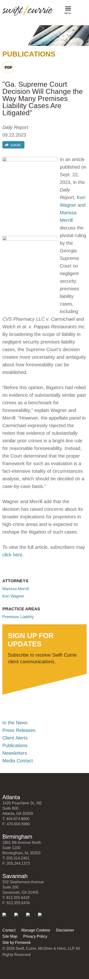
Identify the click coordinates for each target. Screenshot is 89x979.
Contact (8, 930)
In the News (15, 722)
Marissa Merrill (15, 589)
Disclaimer (65, 930)
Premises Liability (18, 617)
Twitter (19, 918)
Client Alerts (15, 737)
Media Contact (17, 760)
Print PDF (8, 67)
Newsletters (14, 753)
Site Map (9, 936)
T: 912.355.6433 (15, 898)
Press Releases (18, 730)
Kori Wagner (13, 596)
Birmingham (17, 836)
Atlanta (11, 797)
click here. (13, 554)
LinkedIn (7, 918)
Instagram (43, 918)
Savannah (15, 876)
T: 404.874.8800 (15, 819)
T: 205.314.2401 (15, 858)
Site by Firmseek (16, 943)
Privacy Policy (35, 936)
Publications (15, 745)
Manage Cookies (35, 930)
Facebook (31, 918)
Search (79, 9)
